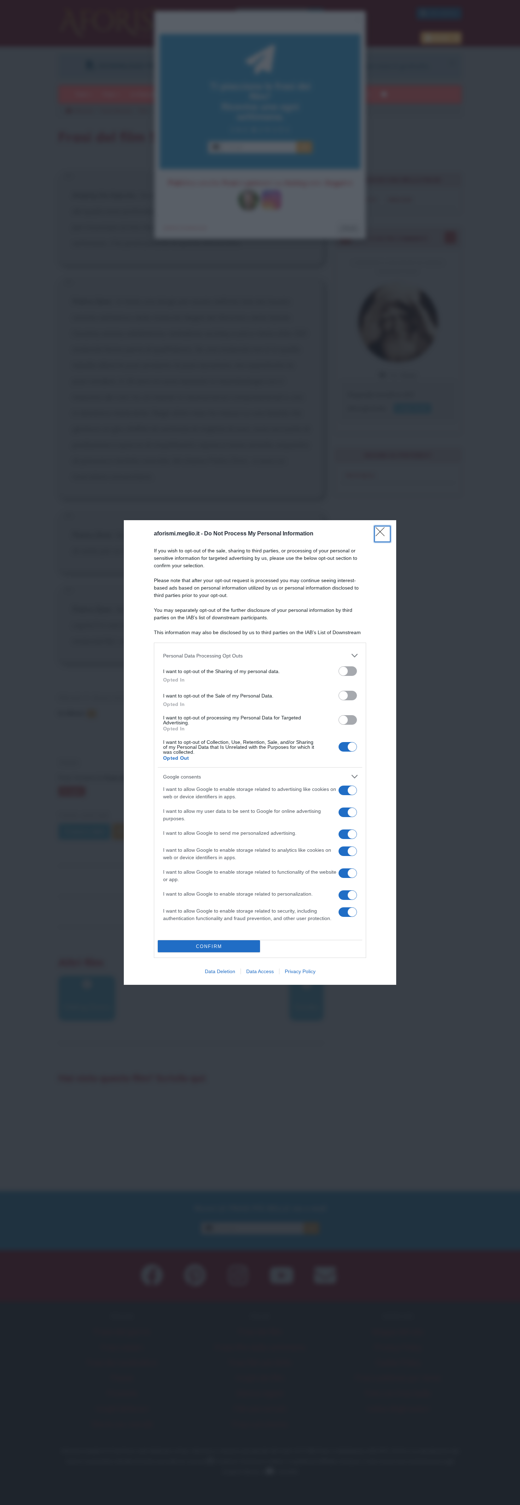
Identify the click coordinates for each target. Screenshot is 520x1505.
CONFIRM (209, 946)
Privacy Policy (300, 971)
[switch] (348, 671)
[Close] (382, 534)
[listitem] (260, 655)
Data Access (260, 971)
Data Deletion (220, 971)
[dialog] (260, 752)
